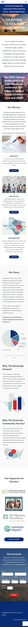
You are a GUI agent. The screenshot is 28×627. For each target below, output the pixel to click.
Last (16, 576)
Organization (5, 579)
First (3, 576)
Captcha (4, 585)
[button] (26, 2)
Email (13, 579)
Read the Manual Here (17, 12)
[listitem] (8, 338)
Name (4, 571)
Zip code (22, 579)
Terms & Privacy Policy (20, 619)
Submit (14, 594)
